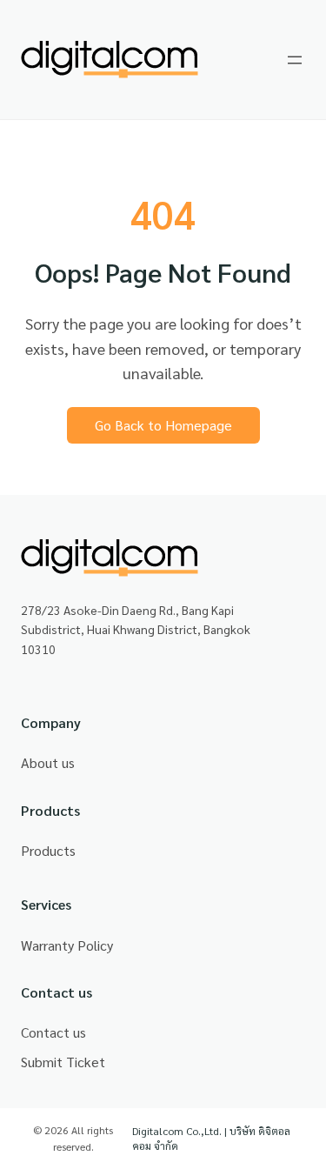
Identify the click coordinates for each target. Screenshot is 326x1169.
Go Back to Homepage (163, 425)
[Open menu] (294, 60)
